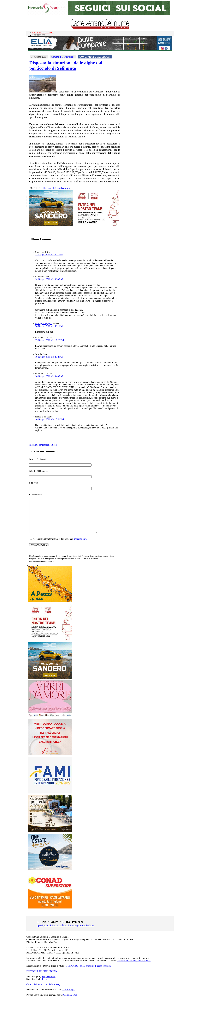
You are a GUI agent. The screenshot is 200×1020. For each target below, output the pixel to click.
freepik (45, 979)
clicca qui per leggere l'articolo (43, 445)
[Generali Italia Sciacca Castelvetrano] (97, 225)
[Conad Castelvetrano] (50, 907)
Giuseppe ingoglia (43, 323)
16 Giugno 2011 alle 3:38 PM (49, 357)
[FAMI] (50, 792)
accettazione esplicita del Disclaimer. (134, 960)
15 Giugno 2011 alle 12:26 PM (49, 340)
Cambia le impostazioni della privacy (43, 984)
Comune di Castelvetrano (63, 57)
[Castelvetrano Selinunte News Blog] (100, 28)
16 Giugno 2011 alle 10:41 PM (49, 419)
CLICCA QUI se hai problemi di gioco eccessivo (88, 966)
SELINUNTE (38, 35)
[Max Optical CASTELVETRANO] (50, 869)
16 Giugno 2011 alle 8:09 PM (49, 376)
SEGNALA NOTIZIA (43, 32)
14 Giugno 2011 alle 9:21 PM (49, 326)
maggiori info (80, 539)
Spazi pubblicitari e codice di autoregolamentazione (65, 925)
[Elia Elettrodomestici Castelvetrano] (100, 50)
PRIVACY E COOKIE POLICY (41, 971)
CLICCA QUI (68, 989)
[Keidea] (50, 601)
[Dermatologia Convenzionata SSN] (50, 754)
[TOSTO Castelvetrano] (50, 831)
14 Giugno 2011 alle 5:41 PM (49, 254)
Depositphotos (48, 976)
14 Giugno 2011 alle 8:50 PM (49, 279)
